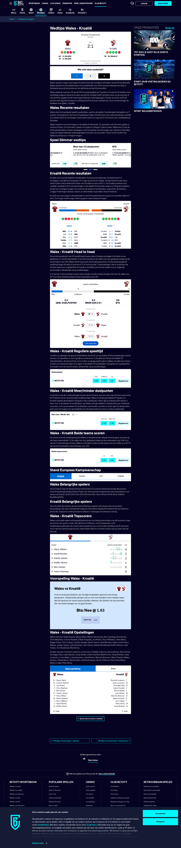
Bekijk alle (169, 28)
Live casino (55, 3)
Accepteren (160, 813)
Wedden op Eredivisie (17, 794)
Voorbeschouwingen (26, 19)
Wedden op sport (15, 786)
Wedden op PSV (15, 802)
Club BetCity (100, 3)
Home (11, 19)
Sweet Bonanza (54, 786)
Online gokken (90, 790)
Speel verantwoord (83, 3)
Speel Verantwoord (150, 798)
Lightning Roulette (55, 798)
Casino (45, 3)
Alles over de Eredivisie (118, 805)
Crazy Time (52, 794)
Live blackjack (90, 802)
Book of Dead (53, 805)
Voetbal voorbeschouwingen (120, 798)
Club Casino (115, 794)
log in (144, 3)
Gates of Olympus (55, 790)
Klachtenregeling (149, 802)
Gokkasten (89, 805)
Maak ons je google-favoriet (91, 719)
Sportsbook (34, 3)
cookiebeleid (43, 825)
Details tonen (38, 843)
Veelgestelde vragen (150, 805)
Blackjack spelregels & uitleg (120, 802)
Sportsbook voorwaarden (152, 790)
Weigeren (160, 822)
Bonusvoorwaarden (150, 794)
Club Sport (114, 790)
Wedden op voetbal (16, 790)
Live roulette (90, 798)
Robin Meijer (93, 760)
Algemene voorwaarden (151, 786)
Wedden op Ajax (15, 798)
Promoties (67, 3)
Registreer (163, 3)
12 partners (91, 825)
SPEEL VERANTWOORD (107, 774)
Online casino (90, 786)
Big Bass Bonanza (55, 802)
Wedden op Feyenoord (17, 805)
